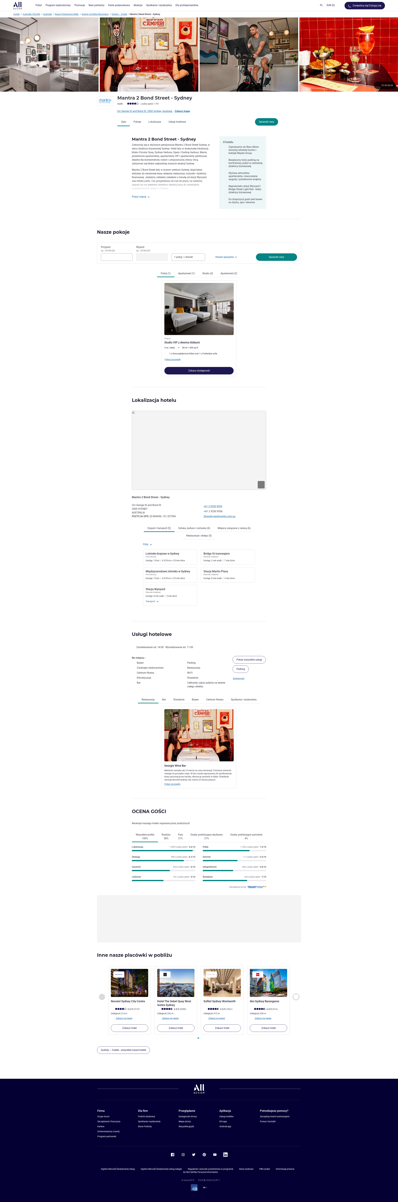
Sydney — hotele (119, 14)
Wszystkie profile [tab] (145, 836)
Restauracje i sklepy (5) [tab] (199, 535)
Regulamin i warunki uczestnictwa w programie (210, 1169)
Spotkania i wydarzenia (149, 1121)
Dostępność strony (188, 1116)
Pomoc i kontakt (268, 1121)
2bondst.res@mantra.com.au (219, 516)
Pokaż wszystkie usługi (249, 659)
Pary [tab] (180, 836)
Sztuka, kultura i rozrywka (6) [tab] (194, 528)
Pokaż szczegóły (172, 784)
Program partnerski (106, 1136)
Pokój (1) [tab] (166, 273)
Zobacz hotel (129, 1028)
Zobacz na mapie (123, 1018)
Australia (47, 14)
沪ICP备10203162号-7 (209, 1180)
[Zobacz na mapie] (199, 450)
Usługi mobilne (226, 1116)
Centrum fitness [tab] (214, 699)
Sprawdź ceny (266, 121)
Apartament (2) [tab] (229, 273)
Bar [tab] (164, 699)
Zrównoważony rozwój (108, 1131)
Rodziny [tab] (166, 836)
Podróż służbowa (146, 1116)
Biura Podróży (145, 1126)
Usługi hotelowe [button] (152, 634)
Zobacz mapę (182, 111)
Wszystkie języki (186, 1126)
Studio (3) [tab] (207, 273)
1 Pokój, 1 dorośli (183, 257)
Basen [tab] (195, 699)
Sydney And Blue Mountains (95, 14)
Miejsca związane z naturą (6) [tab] (234, 528)
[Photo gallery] (199, 54)
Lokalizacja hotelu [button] (154, 400)
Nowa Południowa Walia (67, 14)
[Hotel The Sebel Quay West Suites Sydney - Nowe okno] (175, 983)
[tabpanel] (199, 327)
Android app (225, 1126)
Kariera (100, 1126)
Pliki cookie (264, 1169)
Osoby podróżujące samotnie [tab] (246, 836)
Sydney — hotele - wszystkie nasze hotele (123, 1050)
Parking (240, 669)
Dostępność (238, 678)
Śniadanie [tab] (178, 699)
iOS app (223, 1121)
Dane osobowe (246, 1169)
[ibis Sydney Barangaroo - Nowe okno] (268, 983)
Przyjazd (108, 249)
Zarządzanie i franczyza (108, 1121)
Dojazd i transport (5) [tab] (159, 528)
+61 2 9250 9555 (213, 506)
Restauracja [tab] (148, 699)
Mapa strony (185, 1121)
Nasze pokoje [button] (113, 232)
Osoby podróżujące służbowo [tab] (206, 836)
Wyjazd (143, 249)
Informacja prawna (285, 1169)
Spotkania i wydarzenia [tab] (244, 699)
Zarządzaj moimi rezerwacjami (274, 1116)
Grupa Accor (103, 1116)
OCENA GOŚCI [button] (149, 811)
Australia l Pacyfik (31, 14)
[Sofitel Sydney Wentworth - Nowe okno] (222, 983)
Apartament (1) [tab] (186, 273)
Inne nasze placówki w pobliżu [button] (134, 955)
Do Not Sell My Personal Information (200, 1172)
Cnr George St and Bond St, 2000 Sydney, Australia (145, 111)
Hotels (16, 14)
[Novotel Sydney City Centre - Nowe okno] (129, 983)
